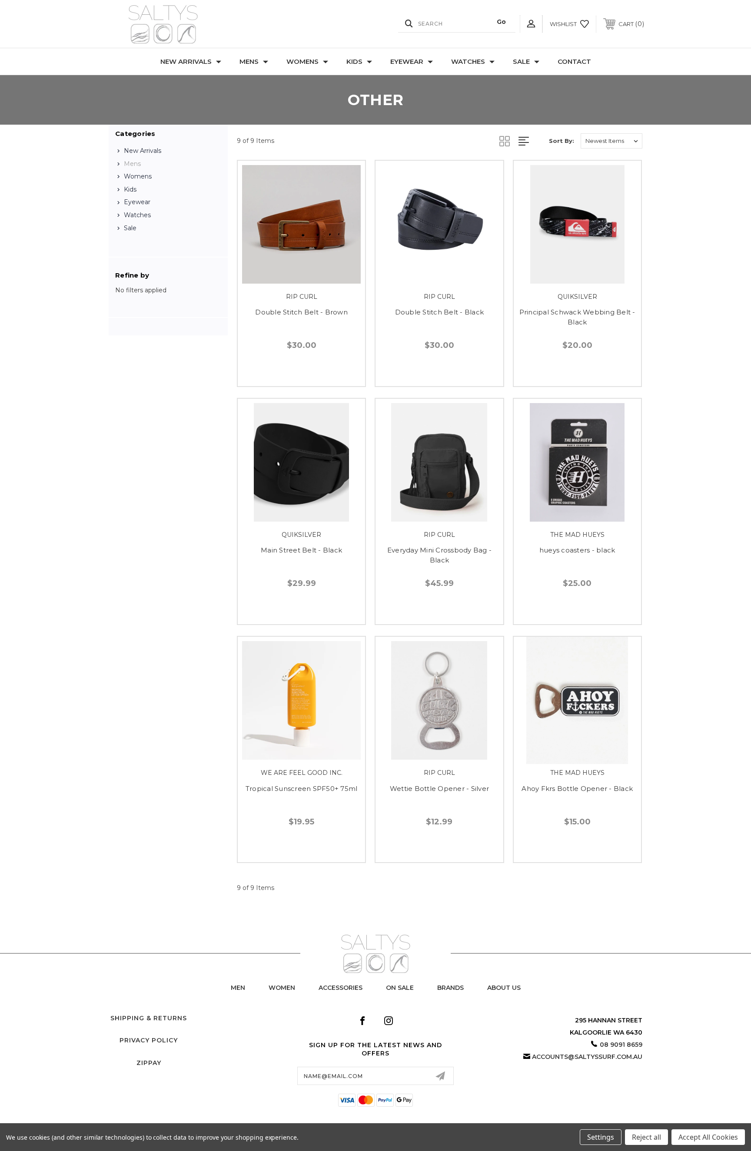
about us (504, 988)
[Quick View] (291, 278)
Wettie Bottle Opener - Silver (439, 788)
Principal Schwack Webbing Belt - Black (577, 317)
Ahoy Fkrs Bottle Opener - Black (577, 788)
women (282, 988)
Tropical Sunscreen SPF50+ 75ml (302, 788)
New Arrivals (186, 61)
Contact (574, 61)
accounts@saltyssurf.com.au (587, 1057)
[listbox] (611, 141)
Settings (600, 1137)
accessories (340, 988)
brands (450, 988)
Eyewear (406, 61)
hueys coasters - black (577, 550)
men (238, 988)
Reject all (646, 1137)
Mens (249, 61)
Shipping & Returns (148, 1018)
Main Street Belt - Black (301, 550)
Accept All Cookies (708, 1137)
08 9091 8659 (621, 1044)
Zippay (148, 1063)
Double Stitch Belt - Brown (301, 312)
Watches (468, 61)
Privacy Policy (149, 1040)
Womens (302, 61)
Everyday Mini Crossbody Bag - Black (439, 555)
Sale (521, 61)
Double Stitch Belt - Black (439, 312)
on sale (400, 988)
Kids (354, 61)
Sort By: (561, 140)
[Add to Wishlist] (311, 278)
